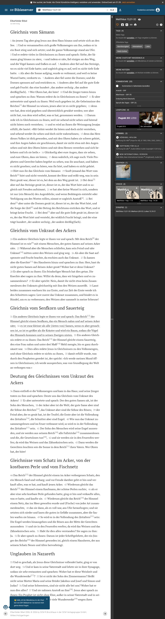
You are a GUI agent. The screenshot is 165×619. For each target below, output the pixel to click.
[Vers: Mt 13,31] (139, 19)
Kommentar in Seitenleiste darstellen (136, 86)
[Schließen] (46, 599)
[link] (139, 211)
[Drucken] (135, 25)
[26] (28, 539)
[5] (16, 202)
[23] (18, 488)
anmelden (130, 38)
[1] (20, 105)
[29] (75, 598)
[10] (21, 252)
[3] (94, 179)
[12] (88, 315)
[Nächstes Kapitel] (105, 614)
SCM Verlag (16, 24)
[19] (77, 432)
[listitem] (139, 91)
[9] (32, 243)
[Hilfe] (161, 25)
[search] (74, 10)
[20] (45, 437)
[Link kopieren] (131, 25)
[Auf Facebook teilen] (122, 25)
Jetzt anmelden (128, 2)
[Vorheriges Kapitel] (5, 614)
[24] (82, 497)
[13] (50, 339)
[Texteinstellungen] (120, 10)
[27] (32, 575)
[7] (48, 211)
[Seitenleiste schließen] (112, 319)
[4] (82, 198)
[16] (27, 418)
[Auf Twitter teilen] (127, 25)
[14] (58, 343)
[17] (27, 427)
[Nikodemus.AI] (5, 607)
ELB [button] (112, 10)
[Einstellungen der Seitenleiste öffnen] (157, 25)
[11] (31, 261)
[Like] (117, 25)
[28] (71, 589)
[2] (18, 175)
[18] (56, 432)
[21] (68, 446)
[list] (139, 97)
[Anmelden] (157, 10)
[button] (162, 2)
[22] (26, 474)
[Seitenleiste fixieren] (112, 17)
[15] (38, 409)
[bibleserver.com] (21, 10)
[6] (32, 207)
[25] (92, 516)
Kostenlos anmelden (146, 10)
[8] (93, 238)
